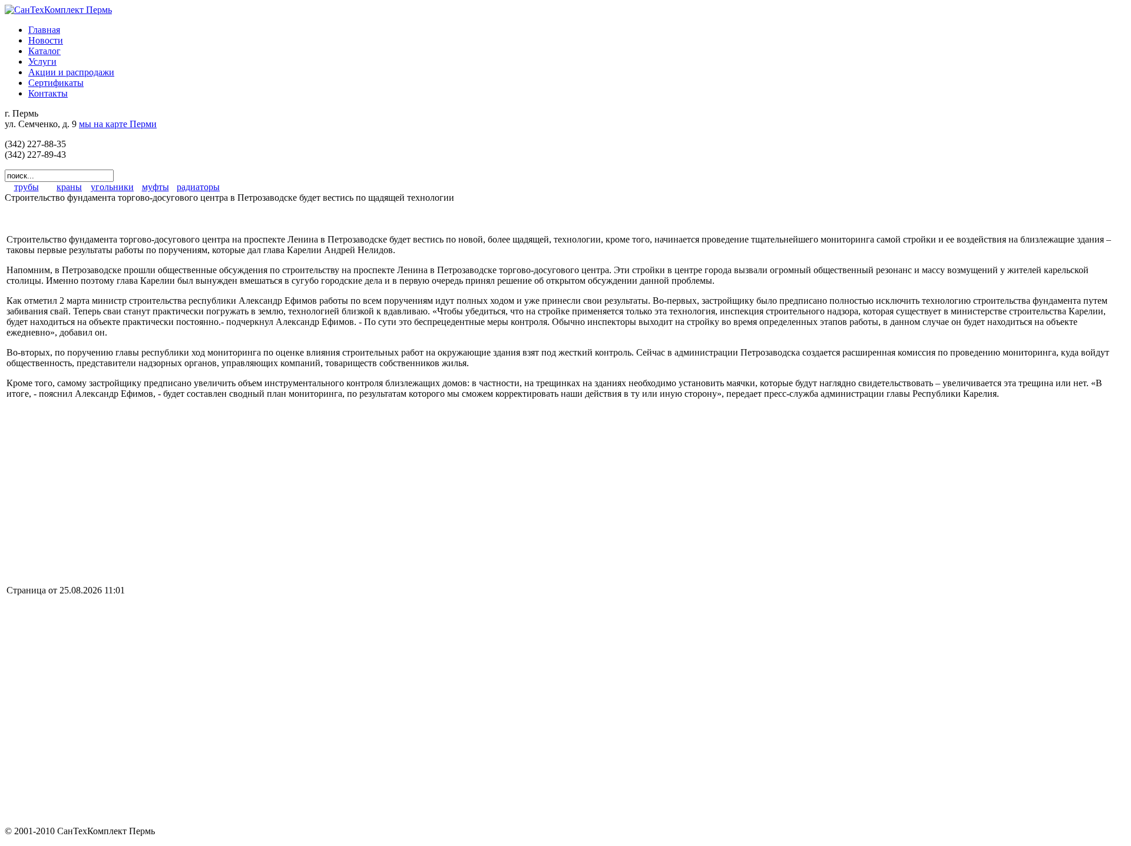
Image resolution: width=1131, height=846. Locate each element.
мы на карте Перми (118, 124)
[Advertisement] (105, 491)
